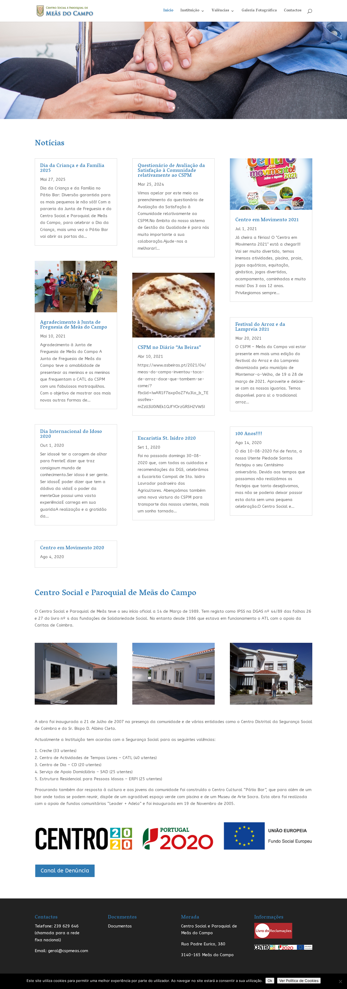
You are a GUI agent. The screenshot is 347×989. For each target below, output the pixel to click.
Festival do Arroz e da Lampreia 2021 (260, 327)
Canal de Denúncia (65, 871)
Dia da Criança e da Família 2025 (72, 169)
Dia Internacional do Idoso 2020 (71, 435)
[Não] (340, 981)
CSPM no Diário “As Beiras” (169, 348)
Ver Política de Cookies (299, 980)
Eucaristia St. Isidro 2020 (167, 439)
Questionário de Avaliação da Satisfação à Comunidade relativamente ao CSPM (171, 171)
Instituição (189, 11)
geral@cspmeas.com (67, 950)
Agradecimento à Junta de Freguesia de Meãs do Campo (73, 325)
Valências (220, 11)
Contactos (292, 11)
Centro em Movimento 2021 (267, 220)
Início (168, 11)
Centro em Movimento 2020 (72, 548)
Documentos (120, 926)
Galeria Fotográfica (259, 11)
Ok (270, 980)
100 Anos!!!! (248, 434)
